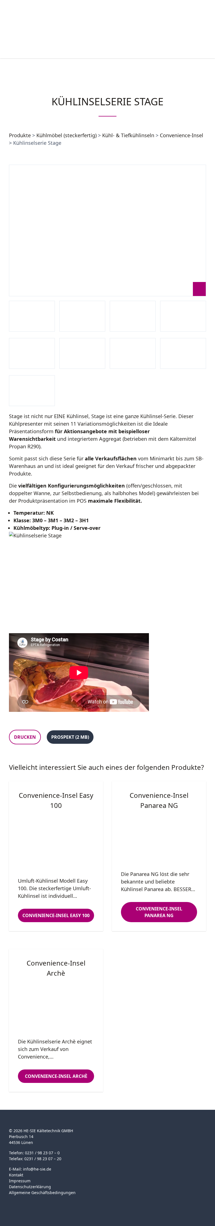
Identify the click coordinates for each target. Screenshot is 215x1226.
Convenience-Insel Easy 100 (56, 915)
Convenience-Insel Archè (56, 1076)
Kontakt (16, 1175)
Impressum (20, 1180)
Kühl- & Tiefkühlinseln (128, 135)
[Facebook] (12, 1201)
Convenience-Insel (181, 135)
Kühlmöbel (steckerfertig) (66, 135)
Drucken (25, 737)
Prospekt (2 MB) (70, 737)
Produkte (20, 135)
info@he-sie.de (37, 1169)
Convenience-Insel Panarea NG (159, 912)
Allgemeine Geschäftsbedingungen (42, 1192)
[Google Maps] (23, 1201)
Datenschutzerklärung (30, 1186)
